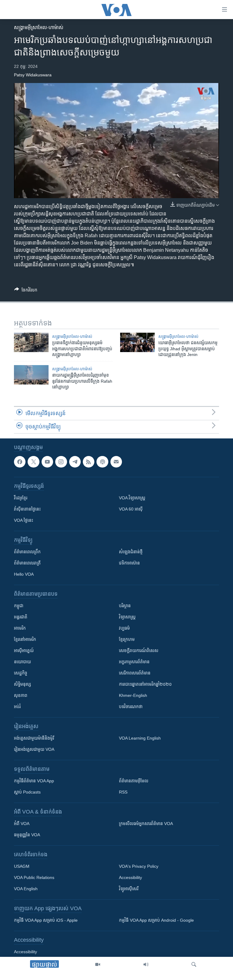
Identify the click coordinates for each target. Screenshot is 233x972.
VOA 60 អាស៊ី (131, 509)
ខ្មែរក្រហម (127, 639)
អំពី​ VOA (21, 823)
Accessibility (130, 877)
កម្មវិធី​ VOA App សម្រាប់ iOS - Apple (46, 920)
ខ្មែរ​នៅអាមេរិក (25, 639)
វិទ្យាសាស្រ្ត (127, 616)
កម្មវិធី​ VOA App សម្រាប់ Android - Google (156, 920)
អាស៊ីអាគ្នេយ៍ (24, 650)
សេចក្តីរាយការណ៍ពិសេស (138, 650)
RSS (123, 792)
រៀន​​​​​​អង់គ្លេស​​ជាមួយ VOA (34, 749)
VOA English (26, 888)
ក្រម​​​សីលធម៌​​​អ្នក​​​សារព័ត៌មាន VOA (146, 823)
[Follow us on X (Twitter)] (33, 462)
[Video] (98, 964)
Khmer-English (133, 695)
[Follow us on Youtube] (47, 462)
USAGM (21, 866)
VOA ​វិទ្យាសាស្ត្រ (132, 497)
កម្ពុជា (18, 605)
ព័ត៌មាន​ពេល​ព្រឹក (27, 551)
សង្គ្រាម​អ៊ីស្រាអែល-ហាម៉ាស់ (38, 27)
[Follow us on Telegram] (75, 462)
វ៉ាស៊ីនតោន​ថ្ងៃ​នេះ (27, 509)
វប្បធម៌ (124, 628)
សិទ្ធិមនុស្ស (22, 684)
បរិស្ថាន (125, 605)
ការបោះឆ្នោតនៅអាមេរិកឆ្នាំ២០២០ (145, 684)
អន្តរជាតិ (20, 616)
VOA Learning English (140, 738)
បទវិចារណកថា (131, 706)
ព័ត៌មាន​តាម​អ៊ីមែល (133, 780)
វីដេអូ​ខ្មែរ (20, 497)
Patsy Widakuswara (33, 74)
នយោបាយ (22, 661)
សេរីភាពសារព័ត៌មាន (134, 673)
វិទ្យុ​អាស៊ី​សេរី (128, 888)
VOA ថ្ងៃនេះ (23, 520)
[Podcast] (102, 462)
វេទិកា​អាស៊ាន (129, 563)
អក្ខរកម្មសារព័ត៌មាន (134, 661)
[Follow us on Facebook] (19, 462)
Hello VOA (24, 574)
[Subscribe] (116, 462)
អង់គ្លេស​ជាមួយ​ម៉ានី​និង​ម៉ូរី (34, 738)
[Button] (25, 291)
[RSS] (88, 462)
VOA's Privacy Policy (138, 866)
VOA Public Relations (34, 877)
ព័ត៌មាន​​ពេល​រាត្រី (27, 563)
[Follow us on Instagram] (61, 462)
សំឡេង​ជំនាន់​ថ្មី (131, 551)
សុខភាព (20, 695)
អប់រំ (17, 706)
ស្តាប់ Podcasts (27, 792)
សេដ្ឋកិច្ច (20, 673)
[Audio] (146, 964)
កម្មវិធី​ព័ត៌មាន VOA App (34, 780)
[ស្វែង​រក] (194, 964)
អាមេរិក (20, 628)
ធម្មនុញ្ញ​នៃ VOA (27, 834)
